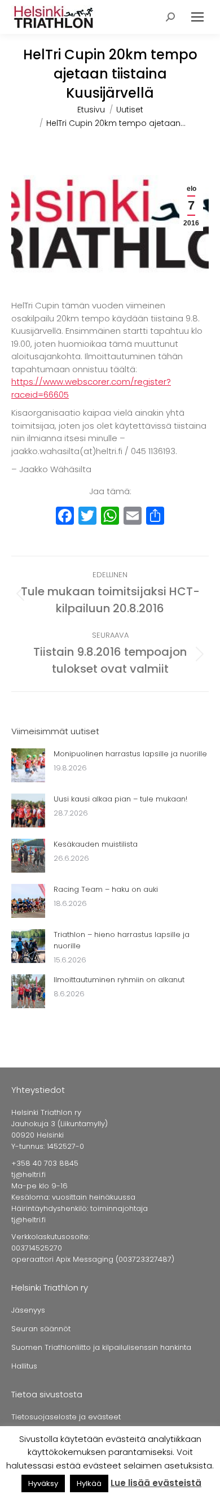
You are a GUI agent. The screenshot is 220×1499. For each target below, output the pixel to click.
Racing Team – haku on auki (106, 889)
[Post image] (28, 765)
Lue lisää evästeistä (156, 1483)
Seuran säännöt (41, 1328)
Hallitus (24, 1366)
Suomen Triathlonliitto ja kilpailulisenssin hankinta (101, 1347)
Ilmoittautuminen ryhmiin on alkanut (119, 979)
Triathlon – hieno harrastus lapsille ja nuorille (122, 940)
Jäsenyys (28, 1310)
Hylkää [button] (89, 1483)
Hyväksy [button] (43, 1483)
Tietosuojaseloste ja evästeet (66, 1416)
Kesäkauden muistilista (96, 844)
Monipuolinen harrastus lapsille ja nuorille (130, 753)
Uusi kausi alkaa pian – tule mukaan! (120, 799)
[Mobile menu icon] (197, 17)
